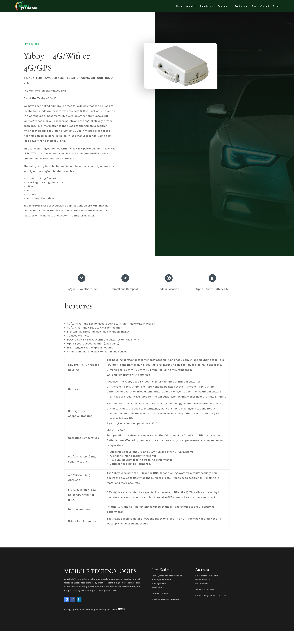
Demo (276, 6)
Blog (254, 6)
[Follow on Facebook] (72, 599)
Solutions (223, 6)
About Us (191, 6)
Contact (264, 6)
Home (179, 6)
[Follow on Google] (66, 599)
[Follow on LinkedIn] (79, 599)
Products (240, 6)
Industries (205, 6)
